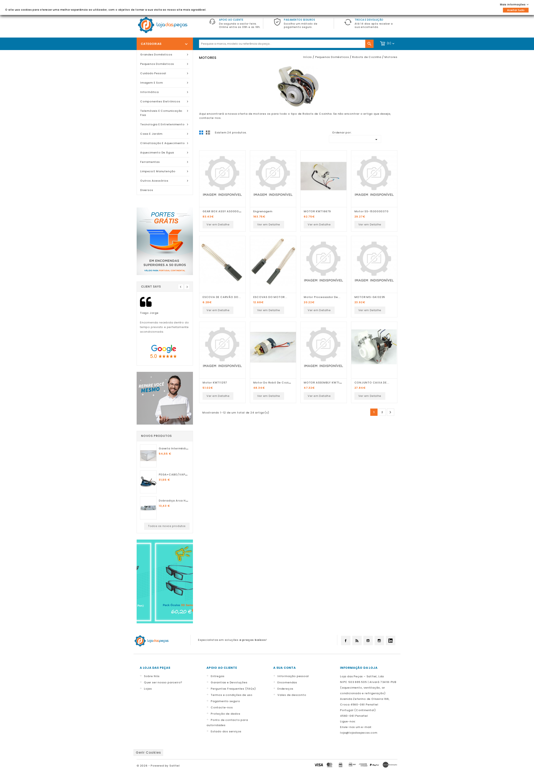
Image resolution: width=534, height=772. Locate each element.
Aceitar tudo (515, 10)
